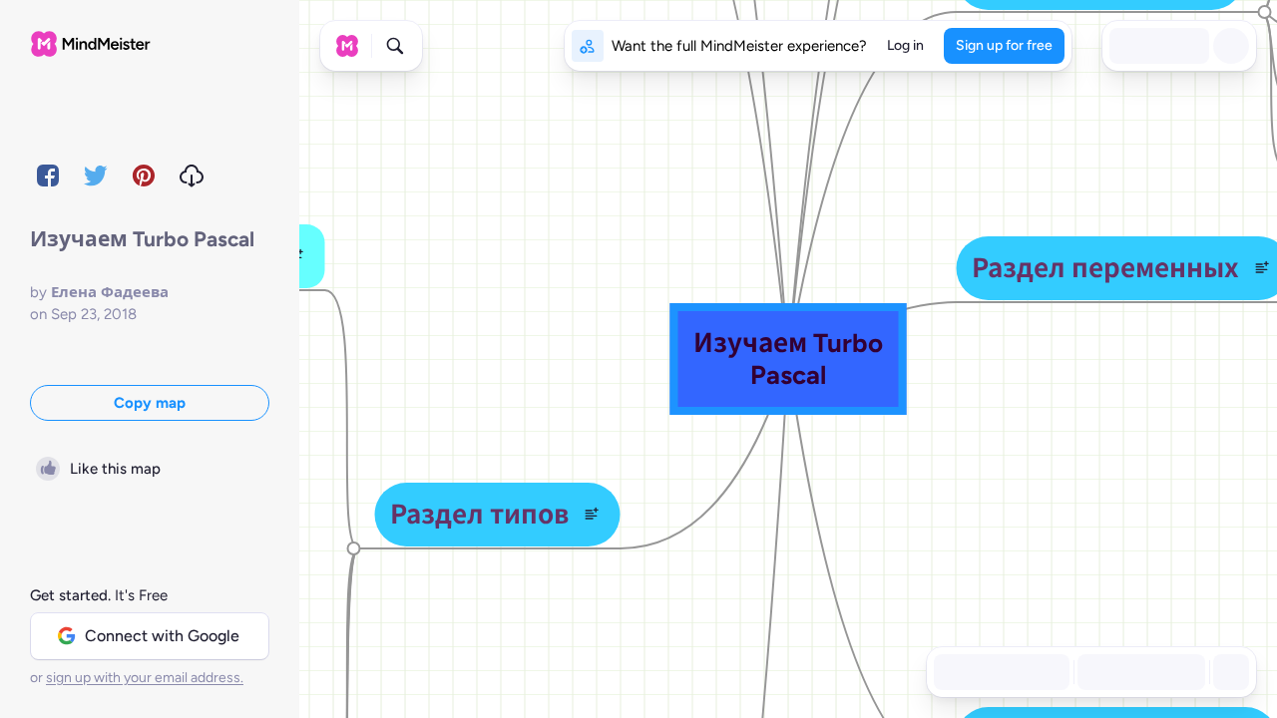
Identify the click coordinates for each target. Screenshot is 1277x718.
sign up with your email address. (144, 677)
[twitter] (96, 175)
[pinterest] (144, 175)
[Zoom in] (1183, 672)
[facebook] (48, 175)
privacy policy (577, 678)
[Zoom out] (1099, 672)
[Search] (395, 46)
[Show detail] (1229, 672)
